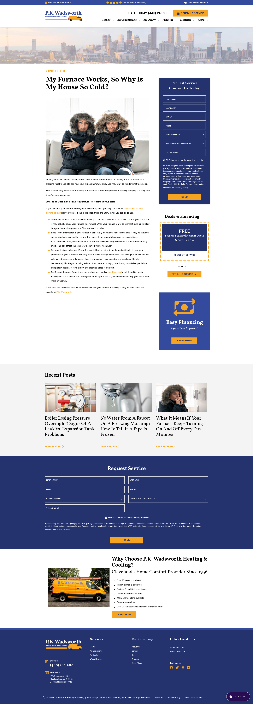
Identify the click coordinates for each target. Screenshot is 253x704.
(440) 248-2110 (159, 13)
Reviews (135, 659)
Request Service (184, 255)
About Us (136, 647)
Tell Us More (171, 152)
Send (184, 197)
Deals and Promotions (58, 2)
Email (168, 117)
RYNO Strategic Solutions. (137, 697)
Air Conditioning (97, 651)
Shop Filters (137, 663)
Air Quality (94, 655)
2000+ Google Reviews (134, 2)
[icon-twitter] (177, 668)
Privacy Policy (181, 187)
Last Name (170, 108)
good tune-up (114, 272)
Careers (135, 651)
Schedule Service (192, 13)
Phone (168, 126)
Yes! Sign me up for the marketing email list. (185, 160)
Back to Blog (56, 71)
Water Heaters (96, 659)
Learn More (184, 340)
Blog (134, 655)
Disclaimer (159, 697)
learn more (124, 614)
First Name (171, 99)
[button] (179, 266)
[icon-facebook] (171, 668)
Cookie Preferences (193, 697)
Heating (93, 647)
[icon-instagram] (183, 668)
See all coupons (182, 274)
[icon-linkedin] (188, 668)
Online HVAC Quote (197, 2)
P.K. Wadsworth (64, 292)
